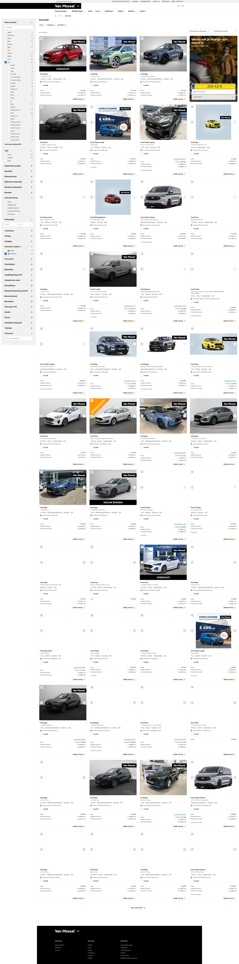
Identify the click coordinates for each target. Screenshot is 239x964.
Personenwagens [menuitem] (61, 11)
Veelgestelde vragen (127, 945)
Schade (90, 950)
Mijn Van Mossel (59, 945)
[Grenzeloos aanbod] (21, 247)
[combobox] (19, 338)
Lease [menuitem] (97, 11)
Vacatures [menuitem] (155, 1)
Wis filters (61, 25)
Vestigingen (124, 948)
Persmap (57, 950)
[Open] (32, 338)
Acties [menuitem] (90, 11)
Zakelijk (90, 958)
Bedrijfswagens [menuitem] (77, 11)
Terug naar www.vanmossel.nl (64, 1)
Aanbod (90, 945)
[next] (84, 53)
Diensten (90, 955)
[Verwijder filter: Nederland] (55, 25)
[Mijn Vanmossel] (178, 5)
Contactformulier (126, 950)
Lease (89, 948)
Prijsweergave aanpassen (198, 31)
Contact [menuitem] (142, 11)
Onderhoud (91, 953)
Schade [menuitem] (120, 11)
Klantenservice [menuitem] (166, 1)
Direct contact (125, 955)
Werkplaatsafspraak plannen (129, 958)
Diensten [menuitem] (131, 11)
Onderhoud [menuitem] (109, 11)
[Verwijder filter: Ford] (44, 25)
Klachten (123, 953)
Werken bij (58, 948)
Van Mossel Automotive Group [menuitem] (120, 1)
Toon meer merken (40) (12, 144)
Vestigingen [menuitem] (135, 1)
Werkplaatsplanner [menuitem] (146, 1)
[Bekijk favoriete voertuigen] (182, 5)
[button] (178, 5)
